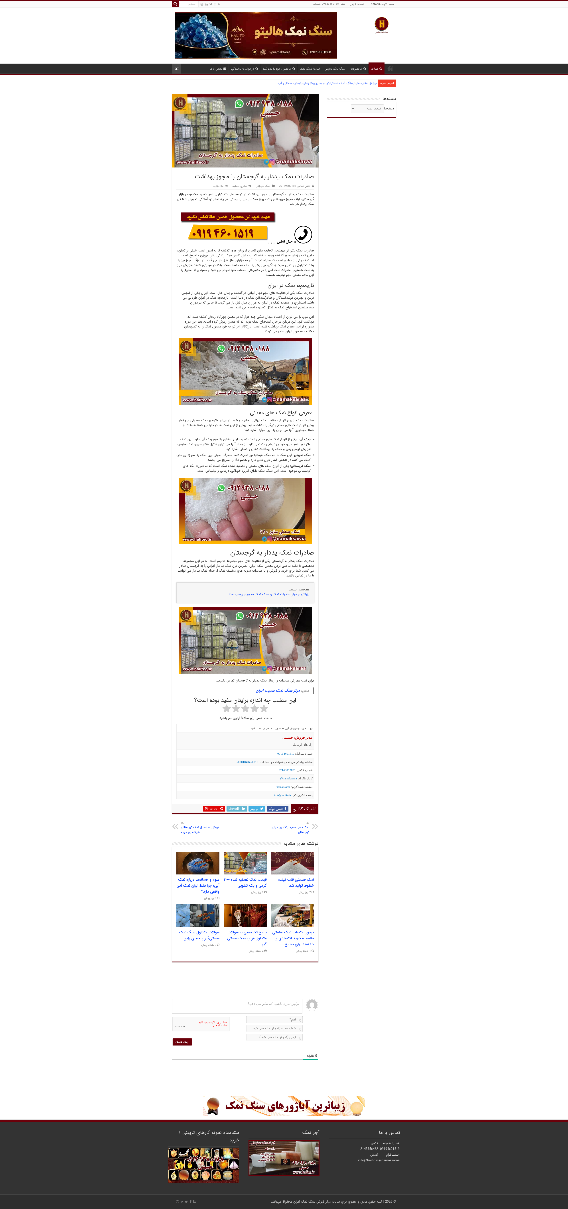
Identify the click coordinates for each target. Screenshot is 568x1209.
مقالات (374, 68)
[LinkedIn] (206, 4)
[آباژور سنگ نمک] (284, 1106)
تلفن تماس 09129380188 (294, 186)
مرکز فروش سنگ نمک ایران (312, 1201)
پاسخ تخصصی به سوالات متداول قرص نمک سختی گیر (247, 938)
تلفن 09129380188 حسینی (329, 4)
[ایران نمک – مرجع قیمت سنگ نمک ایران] (382, 24)
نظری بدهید (239, 186)
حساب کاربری (357, 4)
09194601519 (285, 753)
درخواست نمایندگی (242, 68)
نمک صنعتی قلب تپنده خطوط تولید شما (296, 883)
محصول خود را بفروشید (277, 68)
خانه (390, 68)
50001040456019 (247, 762)
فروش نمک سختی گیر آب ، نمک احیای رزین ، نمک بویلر (338, 83)
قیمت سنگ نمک (310, 68)
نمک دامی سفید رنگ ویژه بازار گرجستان (291, 828)
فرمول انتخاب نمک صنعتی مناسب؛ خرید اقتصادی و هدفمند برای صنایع (293, 938)
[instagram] (202, 4)
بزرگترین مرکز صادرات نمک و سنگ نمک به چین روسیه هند (269, 594)
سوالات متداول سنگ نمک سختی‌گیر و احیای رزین (199, 935)
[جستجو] (175, 4)
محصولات (356, 68)
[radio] (264, 709)
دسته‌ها (389, 108)
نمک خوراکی (263, 186)
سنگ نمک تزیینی (335, 68)
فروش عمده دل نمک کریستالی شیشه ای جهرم (200, 828)
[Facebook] (215, 4)
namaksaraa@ (288, 778)
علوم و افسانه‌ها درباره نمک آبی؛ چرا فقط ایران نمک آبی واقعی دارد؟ (198, 886)
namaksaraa (283, 786)
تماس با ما (216, 68)
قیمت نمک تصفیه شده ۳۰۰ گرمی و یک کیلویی (245, 883)
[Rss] (219, 4)
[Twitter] (211, 4)
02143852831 (287, 770)
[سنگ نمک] (256, 35)
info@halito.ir (282, 795)
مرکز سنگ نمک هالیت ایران (278, 690)
